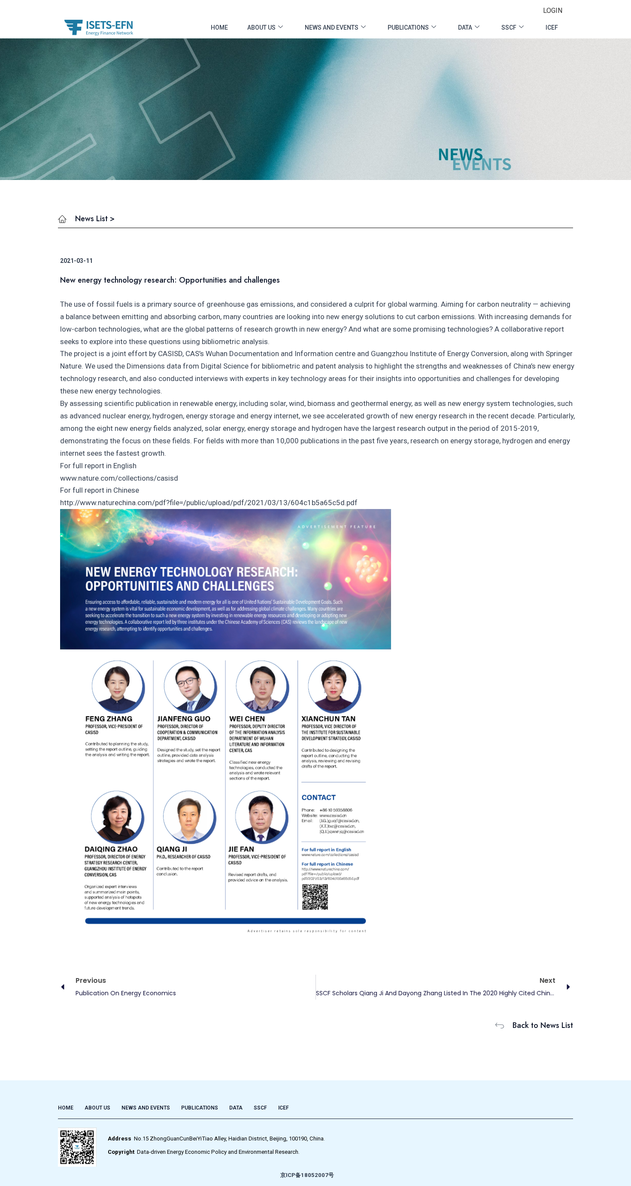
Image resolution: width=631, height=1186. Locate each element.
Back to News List (543, 1025)
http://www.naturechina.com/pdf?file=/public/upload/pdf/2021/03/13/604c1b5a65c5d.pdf (209, 502)
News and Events (331, 27)
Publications (408, 27)
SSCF (508, 27)
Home (219, 27)
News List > (95, 218)
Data (465, 27)
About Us (261, 27)
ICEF (552, 27)
